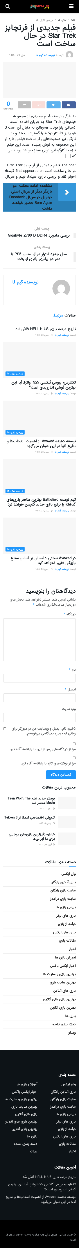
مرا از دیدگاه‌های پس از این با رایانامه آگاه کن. (43, 749)
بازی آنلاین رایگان (63, 882)
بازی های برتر (66, 915)
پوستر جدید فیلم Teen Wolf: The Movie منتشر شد (31, 801)
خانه (73, 20)
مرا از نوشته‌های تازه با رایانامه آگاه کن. (48, 763)
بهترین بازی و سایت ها (59, 974)
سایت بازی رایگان (63, 890)
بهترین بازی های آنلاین (59, 999)
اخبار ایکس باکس (63, 966)
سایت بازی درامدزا (63, 899)
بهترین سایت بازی (63, 982)
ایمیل (70, 689)
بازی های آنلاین (64, 990)
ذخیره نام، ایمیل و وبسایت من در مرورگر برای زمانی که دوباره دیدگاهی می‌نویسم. (44, 731)
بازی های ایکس (64, 932)
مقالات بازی (67, 940)
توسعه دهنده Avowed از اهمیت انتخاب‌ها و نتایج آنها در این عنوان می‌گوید (41, 443)
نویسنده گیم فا (45, 55)
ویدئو (72, 1032)
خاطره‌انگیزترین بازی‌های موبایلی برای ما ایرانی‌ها (32, 836)
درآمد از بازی (67, 924)
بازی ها (62, 20)
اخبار (72, 949)
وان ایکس (68, 874)
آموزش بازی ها (65, 957)
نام (72, 669)
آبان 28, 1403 (45, 844)
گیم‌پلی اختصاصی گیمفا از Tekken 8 (29, 817)
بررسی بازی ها (44, 20)
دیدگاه (69, 614)
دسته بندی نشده (64, 1024)
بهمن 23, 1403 (42, 335)
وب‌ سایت (69, 709)
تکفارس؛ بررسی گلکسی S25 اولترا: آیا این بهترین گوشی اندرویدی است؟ (43, 385)
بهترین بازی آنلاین (63, 1007)
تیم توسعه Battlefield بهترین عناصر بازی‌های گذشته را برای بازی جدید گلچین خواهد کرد (41, 502)
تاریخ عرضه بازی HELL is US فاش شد (45, 329)
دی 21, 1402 (17, 55)
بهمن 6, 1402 (45, 823)
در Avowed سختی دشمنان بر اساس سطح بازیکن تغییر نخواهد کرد (43, 560)
